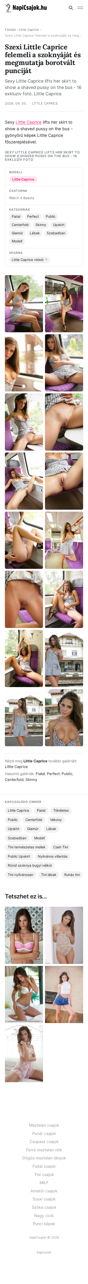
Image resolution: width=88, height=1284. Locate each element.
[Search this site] (71, 7)
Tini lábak (48, 875)
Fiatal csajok (44, 1166)
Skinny (40, 225)
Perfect (33, 216)
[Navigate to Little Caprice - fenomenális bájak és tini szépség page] (24, 1053)
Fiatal (16, 216)
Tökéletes (61, 810)
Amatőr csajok (44, 1190)
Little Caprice (29, 30)
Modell (17, 241)
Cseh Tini (60, 847)
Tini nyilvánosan (20, 875)
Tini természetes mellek (26, 847)
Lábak (35, 233)
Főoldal (10, 30)
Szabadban (56, 233)
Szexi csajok (44, 1199)
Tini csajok (44, 1174)
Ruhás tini (72, 875)
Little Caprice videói (28, 260)
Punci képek (44, 1223)
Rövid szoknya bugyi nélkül (30, 865)
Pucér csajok (44, 1133)
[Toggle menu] (80, 7)
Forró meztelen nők (44, 1149)
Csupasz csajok (44, 1141)
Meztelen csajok (44, 1125)
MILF (44, 1182)
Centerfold (20, 225)
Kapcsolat (44, 1252)
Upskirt (59, 225)
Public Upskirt (19, 856)
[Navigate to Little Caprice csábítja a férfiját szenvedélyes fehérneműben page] (64, 935)
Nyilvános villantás (52, 856)
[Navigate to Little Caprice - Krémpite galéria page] (64, 994)
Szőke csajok (44, 1207)
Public (50, 216)
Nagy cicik (44, 1215)
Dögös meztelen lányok (44, 1157)
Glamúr (17, 233)
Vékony (56, 820)
